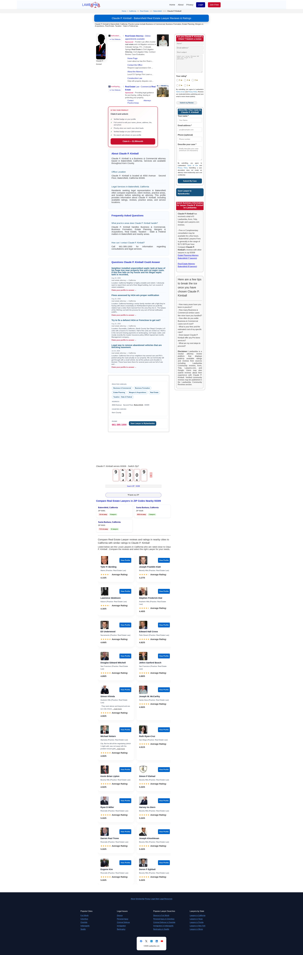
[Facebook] (141, 941)
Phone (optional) (185, 135)
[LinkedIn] (157, 941)
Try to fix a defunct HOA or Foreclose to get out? (136, 320)
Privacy (189, 5)
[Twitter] (146, 941)
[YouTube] (162, 941)
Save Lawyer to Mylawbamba (143, 423)
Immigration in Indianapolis (163, 926)
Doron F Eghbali (147, 869)
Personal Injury (122, 919)
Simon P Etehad (147, 776)
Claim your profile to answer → (123, 290)
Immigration (121, 926)
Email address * (185, 125)
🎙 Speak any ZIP (133, 495)
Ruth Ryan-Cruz (147, 736)
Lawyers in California (197, 915)
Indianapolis (84, 926)
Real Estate (144, 11)
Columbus (84, 919)
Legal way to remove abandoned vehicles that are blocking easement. (136, 346)
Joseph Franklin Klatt (150, 567)
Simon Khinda (107, 696)
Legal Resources (166, 899)
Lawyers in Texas (196, 919)
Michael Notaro (108, 736)
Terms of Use (180, 92)
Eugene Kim (106, 869)
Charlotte (83, 922)
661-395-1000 (119, 424)
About (180, 5)
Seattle (83, 929)
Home (172, 5)
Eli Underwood (107, 631)
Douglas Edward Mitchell (113, 663)
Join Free (214, 5)
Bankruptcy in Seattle (161, 929)
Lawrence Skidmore (110, 598)
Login (200, 5)
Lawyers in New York (197, 926)
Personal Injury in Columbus (163, 919)
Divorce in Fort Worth (161, 915)
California (132, 11)
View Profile (125, 560)
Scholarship (140, 899)
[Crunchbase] (151, 941)
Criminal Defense (123, 922)
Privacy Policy (192, 92)
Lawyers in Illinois (196, 929)
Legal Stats (155, 899)
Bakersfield (157, 11)
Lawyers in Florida (196, 922)
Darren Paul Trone (109, 838)
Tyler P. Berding (108, 567)
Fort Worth (84, 915)
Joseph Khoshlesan (149, 838)
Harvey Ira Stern (147, 807)
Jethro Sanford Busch (150, 663)
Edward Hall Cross (148, 631)
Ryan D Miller (107, 807)
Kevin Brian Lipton (109, 776)
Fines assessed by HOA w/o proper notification (135, 295)
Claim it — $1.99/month (133, 141)
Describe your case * (187, 144)
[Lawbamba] (91, 4)
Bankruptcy (121, 929)
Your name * (183, 116)
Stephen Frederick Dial (150, 598)
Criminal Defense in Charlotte (164, 922)
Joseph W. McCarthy (149, 696)
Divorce (120, 915)
